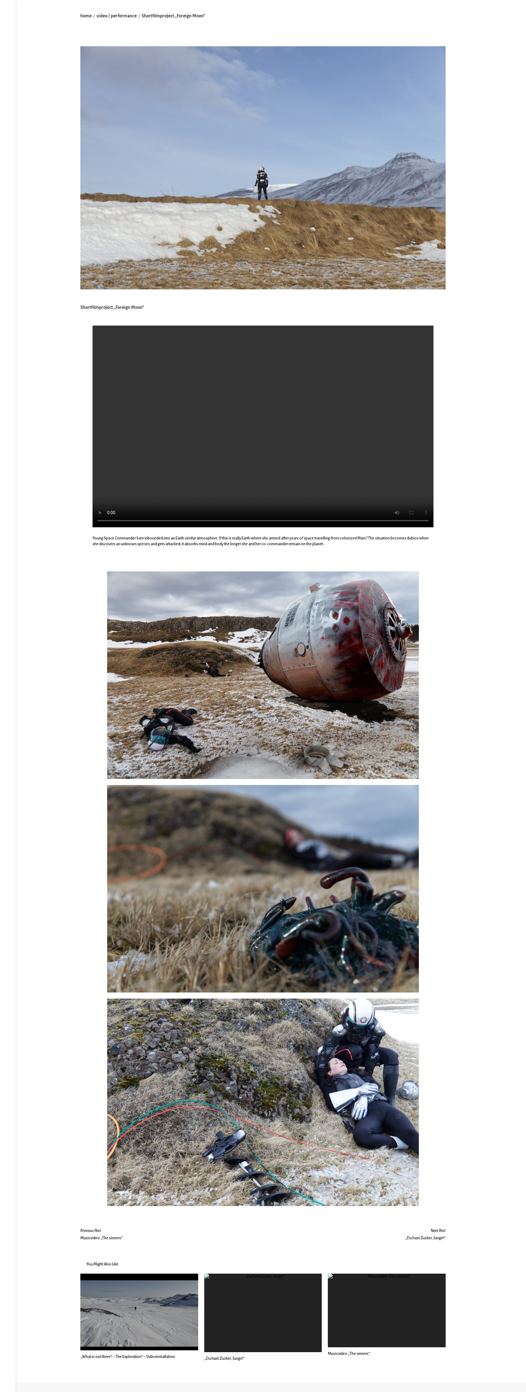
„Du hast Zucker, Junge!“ (224, 1358)
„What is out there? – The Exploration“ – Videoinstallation (127, 1357)
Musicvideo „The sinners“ (349, 1354)
